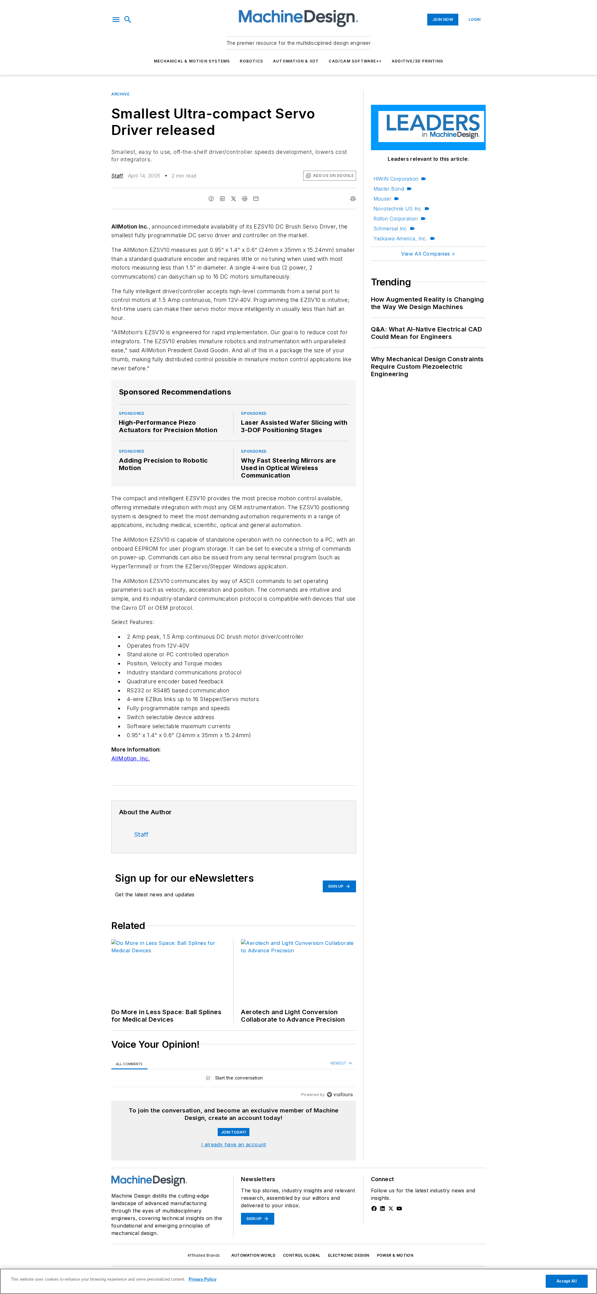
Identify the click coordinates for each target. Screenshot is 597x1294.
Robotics (251, 61)
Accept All (566, 1281)
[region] (233, 1079)
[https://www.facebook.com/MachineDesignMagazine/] (374, 1208)
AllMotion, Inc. (130, 758)
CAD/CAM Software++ (355, 61)
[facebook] (211, 199)
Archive (120, 94)
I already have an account (233, 1144)
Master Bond (388, 189)
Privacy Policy (202, 1279)
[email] (256, 199)
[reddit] (245, 199)
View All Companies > (428, 254)
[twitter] (233, 199)
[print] (353, 199)
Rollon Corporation (395, 218)
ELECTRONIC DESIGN (348, 1255)
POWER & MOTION (395, 1255)
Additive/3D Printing (417, 61)
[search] (127, 19)
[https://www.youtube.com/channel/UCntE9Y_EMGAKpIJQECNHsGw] (399, 1208)
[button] (116, 19)
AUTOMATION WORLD (253, 1255)
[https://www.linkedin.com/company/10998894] (382, 1208)
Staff (117, 176)
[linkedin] (222, 199)
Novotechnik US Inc (397, 209)
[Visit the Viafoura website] (339, 1094)
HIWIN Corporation (396, 179)
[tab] (129, 1064)
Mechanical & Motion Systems (192, 61)
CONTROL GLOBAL (302, 1255)
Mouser (382, 199)
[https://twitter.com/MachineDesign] (391, 1208)
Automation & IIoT (296, 61)
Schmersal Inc (390, 228)
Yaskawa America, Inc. (400, 238)
